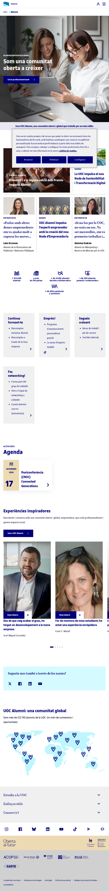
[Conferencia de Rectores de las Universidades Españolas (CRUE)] (48, 857)
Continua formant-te (15, 320)
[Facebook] (20, 684)
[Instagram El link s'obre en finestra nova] (7, 829)
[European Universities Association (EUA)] (81, 857)
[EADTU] (11, 866)
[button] (51, 113)
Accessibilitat (8, 884)
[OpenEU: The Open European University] (102, 842)
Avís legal (48, 880)
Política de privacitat (63, 880)
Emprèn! (49, 318)
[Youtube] (40, 684)
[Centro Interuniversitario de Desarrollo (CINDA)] (64, 857)
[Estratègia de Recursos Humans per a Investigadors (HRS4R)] (91, 842)
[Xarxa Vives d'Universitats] (31, 857)
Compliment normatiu (12, 880)
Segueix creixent (84, 320)
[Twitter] (10, 684)
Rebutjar (54, 159)
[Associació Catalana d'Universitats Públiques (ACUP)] (11, 857)
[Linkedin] (30, 684)
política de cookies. (68, 150)
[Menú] (104, 4)
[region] (54, 148)
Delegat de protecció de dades (85, 880)
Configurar (80, 159)
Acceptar (28, 159)
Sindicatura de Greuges (33, 880)
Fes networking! (16, 374)
